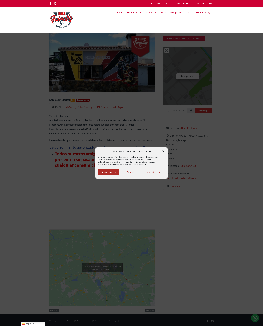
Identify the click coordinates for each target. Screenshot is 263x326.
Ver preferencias (154, 172)
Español (29, 323)
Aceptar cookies (109, 172)
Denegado (131, 172)
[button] (163, 151)
